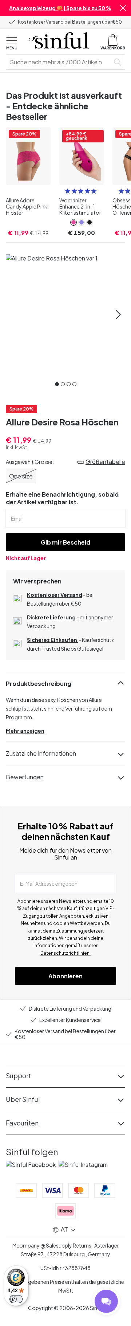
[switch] (16, 1299)
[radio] (67, 191)
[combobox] (59, 62)
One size (21, 476)
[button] (123, 8)
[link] (73, 222)
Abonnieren (65, 976)
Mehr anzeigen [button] (25, 730)
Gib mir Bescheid (65, 542)
